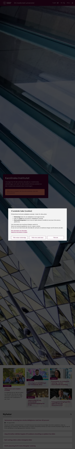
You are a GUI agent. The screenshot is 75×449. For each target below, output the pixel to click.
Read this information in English (19, 232)
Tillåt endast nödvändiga (19, 237)
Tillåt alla (55, 237)
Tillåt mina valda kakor (37, 237)
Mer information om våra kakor (19, 230)
